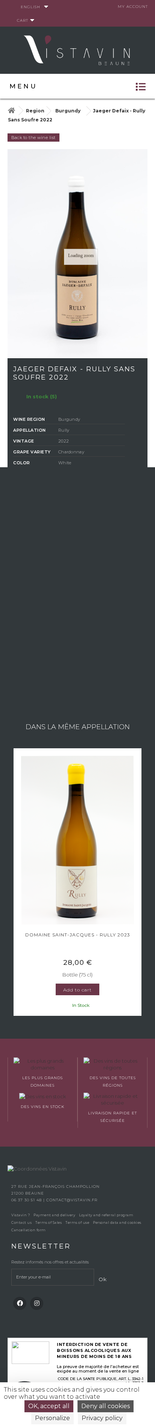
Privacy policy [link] (102, 1418)
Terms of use (77, 1222)
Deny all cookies (105, 1406)
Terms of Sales (48, 1222)
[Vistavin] (77, 49)
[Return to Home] (11, 110)
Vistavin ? (20, 1215)
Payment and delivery (54, 1215)
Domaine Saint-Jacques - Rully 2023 (77, 935)
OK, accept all (49, 1406)
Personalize (52, 1418)
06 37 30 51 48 (27, 1200)
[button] (17, 882)
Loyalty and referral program (106, 1215)
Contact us (21, 1222)
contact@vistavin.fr (71, 1200)
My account (133, 6)
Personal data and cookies (117, 1222)
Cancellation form (28, 1230)
